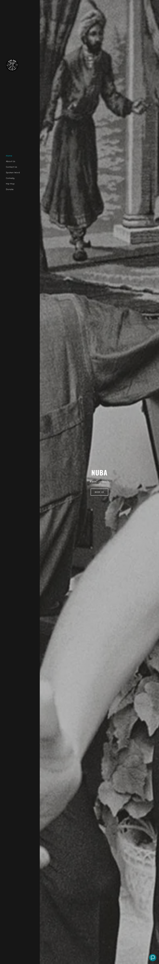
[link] (12, 65)
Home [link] (9, 155)
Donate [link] (10, 189)
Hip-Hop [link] (10, 183)
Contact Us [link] (11, 167)
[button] (152, 957)
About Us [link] (10, 161)
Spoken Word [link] (13, 172)
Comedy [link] (10, 178)
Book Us (99, 492)
